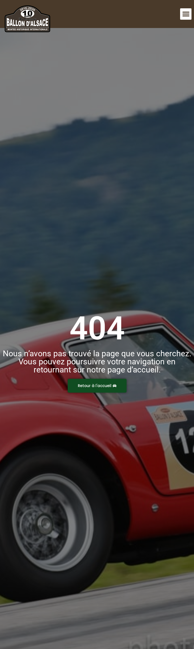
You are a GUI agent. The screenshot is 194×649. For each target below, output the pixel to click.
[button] (185, 14)
